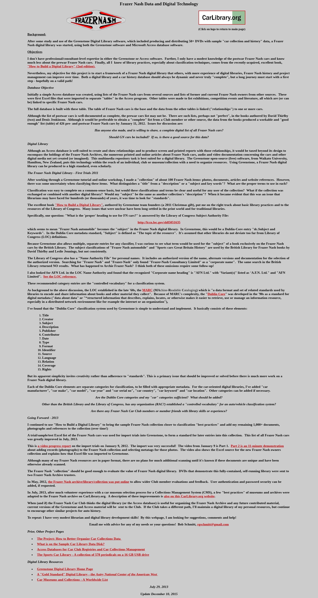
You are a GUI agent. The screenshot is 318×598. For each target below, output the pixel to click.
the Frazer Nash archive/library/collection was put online (88, 482)
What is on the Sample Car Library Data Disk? (71, 544)
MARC (147, 290)
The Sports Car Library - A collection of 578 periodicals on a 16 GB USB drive (93, 554)
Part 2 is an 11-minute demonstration (257, 446)
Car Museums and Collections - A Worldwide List (72, 579)
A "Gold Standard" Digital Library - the (97, 574)
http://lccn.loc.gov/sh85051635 (159, 222)
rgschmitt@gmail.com (213, 524)
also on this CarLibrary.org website (189, 496)
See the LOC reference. (60, 276)
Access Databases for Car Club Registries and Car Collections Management (91, 549)
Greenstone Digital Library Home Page (65, 569)
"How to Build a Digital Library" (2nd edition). (61, 66)
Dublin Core (216, 294)
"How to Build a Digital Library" (79, 205)
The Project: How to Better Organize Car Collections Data (79, 538)
